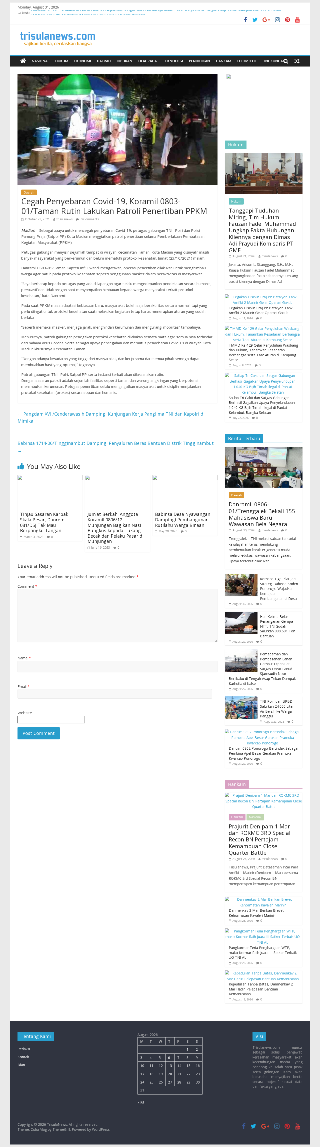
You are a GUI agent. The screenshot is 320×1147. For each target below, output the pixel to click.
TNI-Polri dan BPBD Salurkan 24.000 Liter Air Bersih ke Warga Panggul (277, 708)
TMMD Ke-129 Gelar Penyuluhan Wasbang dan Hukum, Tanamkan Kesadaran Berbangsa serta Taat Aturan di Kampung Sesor (263, 352)
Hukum (61, 61)
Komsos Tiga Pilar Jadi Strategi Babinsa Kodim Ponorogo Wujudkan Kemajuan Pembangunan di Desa (279, 588)
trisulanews (64, 219)
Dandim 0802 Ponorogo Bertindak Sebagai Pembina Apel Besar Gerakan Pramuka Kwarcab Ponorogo (263, 753)
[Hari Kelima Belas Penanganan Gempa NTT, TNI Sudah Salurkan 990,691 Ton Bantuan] (241, 614)
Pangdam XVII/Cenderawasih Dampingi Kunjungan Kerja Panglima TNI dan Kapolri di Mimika (111, 417)
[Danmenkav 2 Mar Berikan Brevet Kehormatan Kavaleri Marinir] (262, 899)
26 (161, 1082)
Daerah (104, 61)
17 (142, 1073)
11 (152, 1065)
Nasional (40, 61)
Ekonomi (82, 61)
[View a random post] (297, 61)
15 (188, 1065)
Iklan (21, 1064)
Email (24, 686)
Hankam (223, 61)
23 (198, 1073)
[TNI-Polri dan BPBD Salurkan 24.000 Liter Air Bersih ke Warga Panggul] (241, 699)
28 (179, 1082)
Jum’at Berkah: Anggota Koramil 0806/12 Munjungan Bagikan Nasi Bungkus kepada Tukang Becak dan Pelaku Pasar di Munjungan (116, 527)
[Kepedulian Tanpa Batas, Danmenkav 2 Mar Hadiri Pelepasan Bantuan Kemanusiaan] (262, 973)
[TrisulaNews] (23, 61)
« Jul (141, 1102)
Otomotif (246, 61)
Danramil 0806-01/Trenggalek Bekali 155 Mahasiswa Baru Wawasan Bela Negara (262, 514)
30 (198, 1082)
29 (188, 1082)
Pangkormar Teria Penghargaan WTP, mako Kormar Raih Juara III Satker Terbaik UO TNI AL (263, 952)
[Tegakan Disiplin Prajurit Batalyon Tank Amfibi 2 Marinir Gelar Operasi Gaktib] (262, 297)
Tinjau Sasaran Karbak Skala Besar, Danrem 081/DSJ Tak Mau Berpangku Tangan (44, 522)
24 (142, 1082)
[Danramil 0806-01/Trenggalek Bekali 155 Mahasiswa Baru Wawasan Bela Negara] (263, 449)
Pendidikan (199, 61)
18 (152, 1073)
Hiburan (124, 61)
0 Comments (89, 219)
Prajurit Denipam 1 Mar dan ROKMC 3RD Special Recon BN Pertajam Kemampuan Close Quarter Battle (259, 839)
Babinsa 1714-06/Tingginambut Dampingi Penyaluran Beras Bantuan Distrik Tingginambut (116, 446)
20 (170, 1073)
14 (179, 1065)
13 (170, 1065)
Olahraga (147, 61)
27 (170, 1082)
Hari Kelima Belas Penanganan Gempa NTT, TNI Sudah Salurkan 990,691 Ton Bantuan (277, 626)
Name (24, 657)
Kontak (23, 1056)
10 (142, 1065)
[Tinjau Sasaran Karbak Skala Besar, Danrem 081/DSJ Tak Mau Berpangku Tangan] (50, 478)
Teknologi (173, 61)
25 (152, 1082)
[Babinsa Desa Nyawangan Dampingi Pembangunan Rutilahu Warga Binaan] (185, 478)
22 (188, 1073)
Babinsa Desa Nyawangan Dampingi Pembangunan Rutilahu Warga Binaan (182, 519)
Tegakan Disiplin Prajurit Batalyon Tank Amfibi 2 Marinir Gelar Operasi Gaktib (260, 310)
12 (161, 1065)
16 (198, 1065)
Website (25, 712)
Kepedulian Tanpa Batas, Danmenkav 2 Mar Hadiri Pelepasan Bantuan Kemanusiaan (261, 989)
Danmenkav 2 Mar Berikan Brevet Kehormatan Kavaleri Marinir (256, 913)
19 (161, 1073)
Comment (27, 586)
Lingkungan (274, 61)
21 (179, 1073)
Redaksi (24, 1048)
